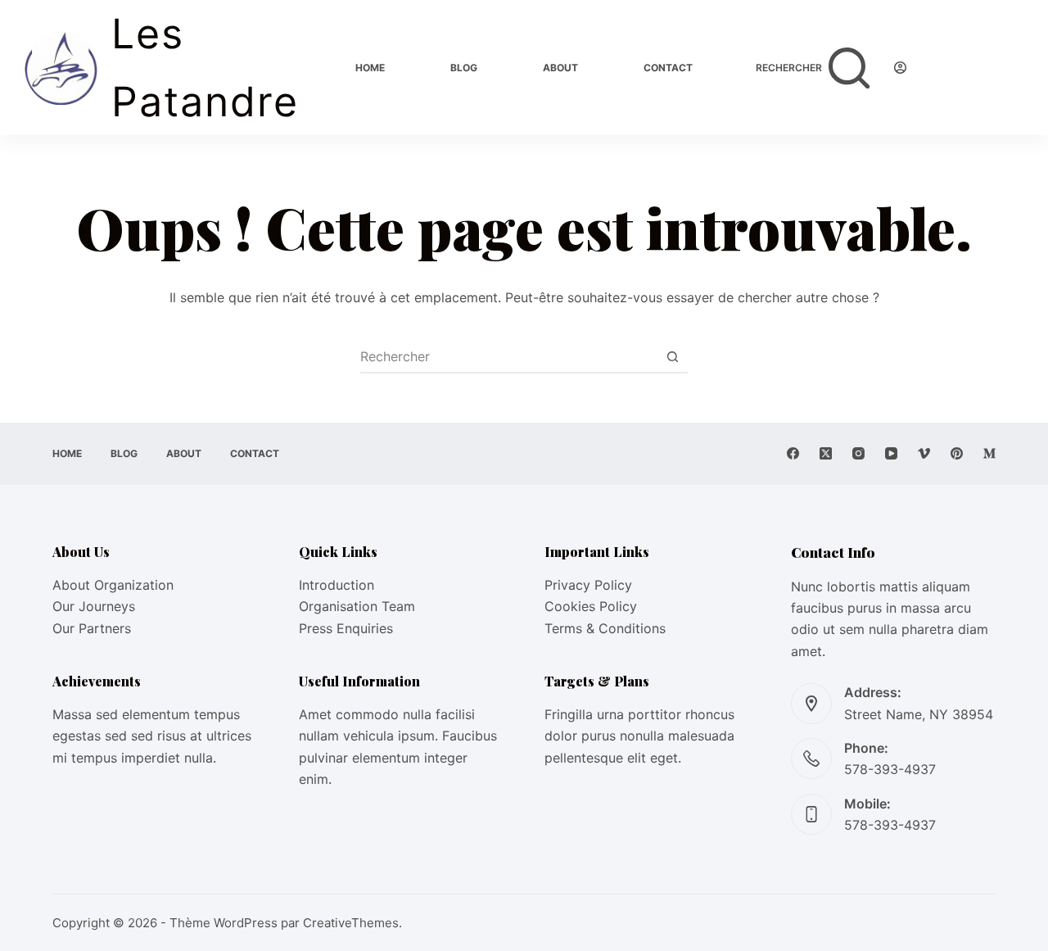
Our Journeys (93, 606)
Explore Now (977, 67)
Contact (668, 67)
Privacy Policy (588, 585)
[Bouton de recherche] (672, 356)
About (560, 67)
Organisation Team (357, 606)
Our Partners (91, 628)
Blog (463, 67)
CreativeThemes (351, 923)
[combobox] (508, 356)
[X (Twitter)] (826, 453)
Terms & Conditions (605, 628)
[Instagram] (858, 453)
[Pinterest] (957, 453)
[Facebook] (793, 453)
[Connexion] (900, 67)
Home (370, 67)
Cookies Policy (590, 606)
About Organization (113, 585)
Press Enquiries (346, 628)
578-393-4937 (890, 769)
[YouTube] (891, 453)
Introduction (336, 585)
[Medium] (989, 453)
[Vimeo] (924, 453)
